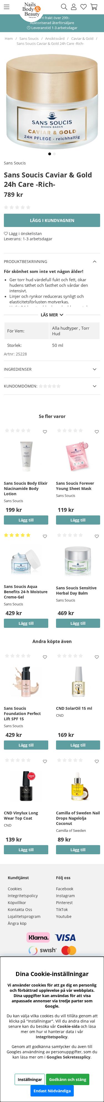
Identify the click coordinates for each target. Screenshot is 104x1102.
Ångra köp (17, 923)
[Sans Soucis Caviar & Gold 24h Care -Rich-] (49, 154)
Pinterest (64, 902)
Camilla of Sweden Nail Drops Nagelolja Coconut (78, 818)
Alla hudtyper (65, 328)
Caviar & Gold (82, 38)
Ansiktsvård (55, 38)
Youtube (64, 916)
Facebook (64, 888)
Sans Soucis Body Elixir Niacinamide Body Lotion (25, 488)
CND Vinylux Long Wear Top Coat (21, 815)
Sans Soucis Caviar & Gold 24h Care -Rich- (50, 43)
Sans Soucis (29, 38)
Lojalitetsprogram (24, 916)
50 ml (57, 345)
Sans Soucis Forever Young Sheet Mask (75, 486)
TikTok (62, 909)
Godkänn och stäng (67, 1079)
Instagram (65, 895)
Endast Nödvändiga (52, 1090)
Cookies (15, 888)
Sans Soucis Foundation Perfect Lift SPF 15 (22, 713)
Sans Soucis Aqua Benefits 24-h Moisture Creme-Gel (25, 592)
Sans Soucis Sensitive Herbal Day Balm (76, 590)
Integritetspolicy (23, 895)
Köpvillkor (17, 902)
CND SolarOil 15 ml (74, 708)
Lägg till (26, 745)
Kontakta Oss (20, 909)
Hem (9, 38)
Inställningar (30, 1079)
